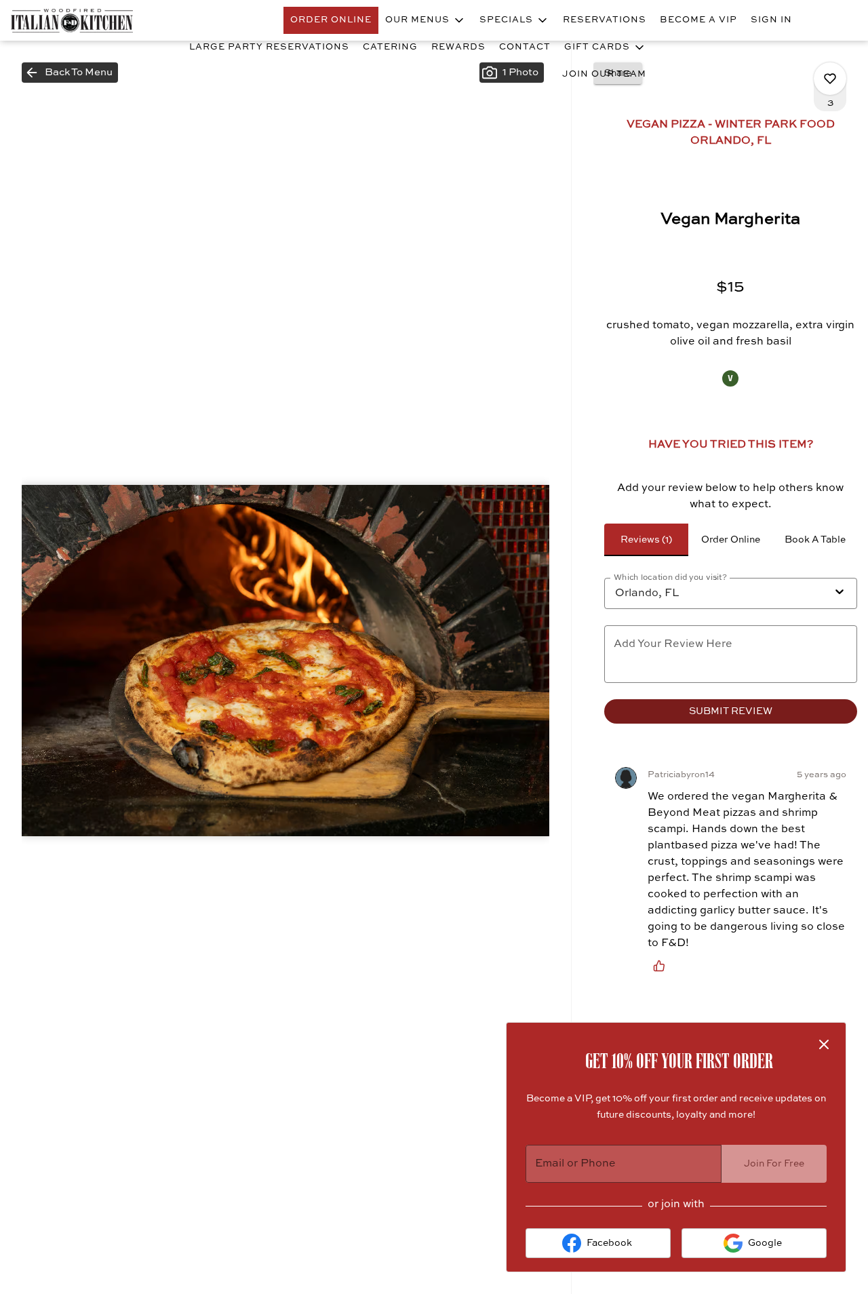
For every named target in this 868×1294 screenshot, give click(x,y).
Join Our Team (604, 74)
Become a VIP (698, 20)
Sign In (771, 20)
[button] (425, 20)
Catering (390, 47)
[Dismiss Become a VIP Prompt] (824, 1044)
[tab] (646, 540)
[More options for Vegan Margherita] (830, 78)
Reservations (604, 20)
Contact (525, 47)
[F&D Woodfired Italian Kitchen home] (72, 20)
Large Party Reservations (269, 47)
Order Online (331, 20)
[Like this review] (662, 966)
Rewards (458, 47)
